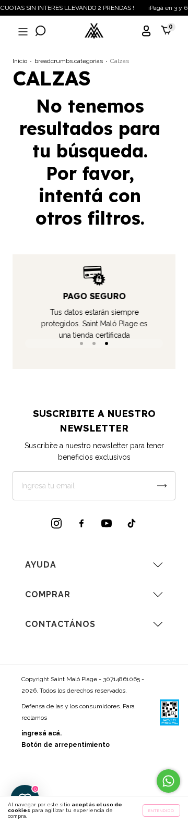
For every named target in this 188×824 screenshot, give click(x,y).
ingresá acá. (41, 733)
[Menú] (22, 32)
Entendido (161, 810)
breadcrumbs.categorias (68, 61)
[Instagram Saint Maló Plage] (56, 523)
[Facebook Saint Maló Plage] (81, 523)
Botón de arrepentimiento (65, 744)
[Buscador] (41, 32)
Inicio (20, 61)
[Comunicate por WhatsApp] (168, 781)
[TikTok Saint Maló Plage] (131, 523)
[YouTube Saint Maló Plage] (106, 523)
